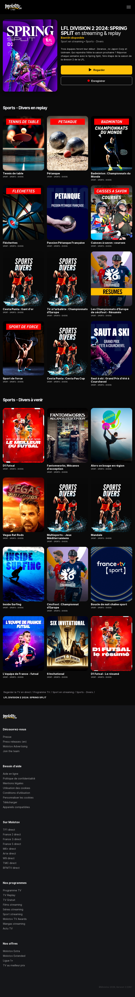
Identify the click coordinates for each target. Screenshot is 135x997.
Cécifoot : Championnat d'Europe (63, 606)
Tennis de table (13, 173)
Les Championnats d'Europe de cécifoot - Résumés (109, 311)
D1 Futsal (9, 465)
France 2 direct (12, 834)
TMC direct (10, 863)
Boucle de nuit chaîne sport (109, 604)
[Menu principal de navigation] (129, 7)
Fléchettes (10, 242)
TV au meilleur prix (14, 965)
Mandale (96, 535)
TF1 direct (9, 829)
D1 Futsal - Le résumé (105, 673)
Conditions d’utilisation (16, 792)
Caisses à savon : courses (108, 242)
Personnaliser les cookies (18, 797)
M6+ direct (9, 848)
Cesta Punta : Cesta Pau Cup (66, 378)
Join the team (11, 751)
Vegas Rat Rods (13, 535)
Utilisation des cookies (16, 788)
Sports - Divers (95, 41)
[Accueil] (13, 7)
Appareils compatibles (16, 807)
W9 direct (9, 858)
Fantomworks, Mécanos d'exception (63, 467)
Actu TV (8, 928)
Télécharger (10, 802)
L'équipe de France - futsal (20, 673)
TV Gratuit (9, 900)
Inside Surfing (12, 604)
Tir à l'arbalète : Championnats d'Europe (67, 311)
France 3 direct (12, 839)
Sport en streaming (72, 41)
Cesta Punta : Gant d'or (18, 309)
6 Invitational (55, 673)
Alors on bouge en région (107, 465)
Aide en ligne (10, 773)
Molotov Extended (14, 955)
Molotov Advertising (15, 746)
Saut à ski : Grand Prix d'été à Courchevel (110, 380)
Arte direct (9, 853)
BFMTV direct (11, 867)
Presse (7, 736)
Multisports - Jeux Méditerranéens (59, 536)
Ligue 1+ (8, 960)
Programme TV (12, 890)
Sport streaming (12, 914)
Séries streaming (13, 909)
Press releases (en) (15, 741)
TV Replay (9, 895)
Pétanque (53, 173)
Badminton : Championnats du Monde (110, 175)
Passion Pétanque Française (66, 242)
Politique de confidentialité (19, 778)
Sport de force (13, 378)
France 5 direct (12, 844)
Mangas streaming (14, 923)
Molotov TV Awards (15, 919)
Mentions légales (13, 783)
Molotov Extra (11, 951)
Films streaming (12, 904)
